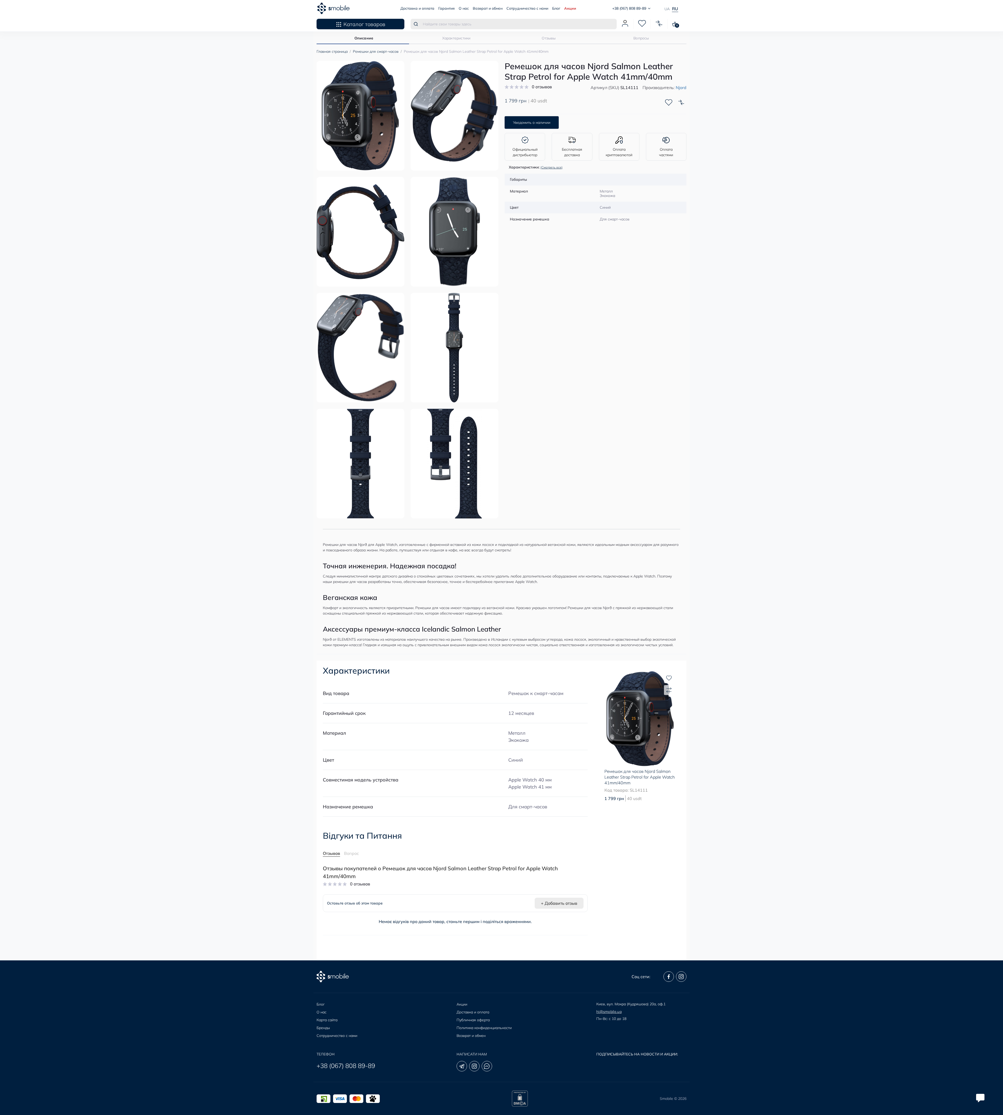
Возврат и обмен (488, 8)
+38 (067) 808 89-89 (346, 1066)
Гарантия (446, 8)
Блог (556, 8)
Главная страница (332, 51)
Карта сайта (327, 1020)
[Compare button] (681, 102)
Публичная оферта (473, 1020)
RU (675, 8)
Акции (570, 8)
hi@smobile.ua (609, 1011)
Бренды (323, 1027)
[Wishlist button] (668, 102)
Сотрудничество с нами (527, 8)
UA (667, 9)
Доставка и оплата (417, 8)
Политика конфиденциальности (484, 1027)
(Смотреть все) (551, 167)
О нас (464, 8)
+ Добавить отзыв (559, 903)
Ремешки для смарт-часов (376, 51)
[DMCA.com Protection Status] (520, 1098)
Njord (681, 87)
